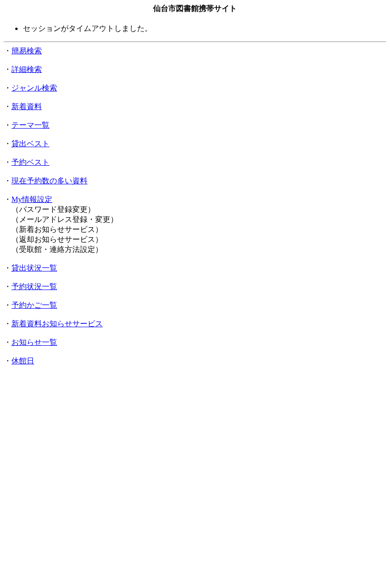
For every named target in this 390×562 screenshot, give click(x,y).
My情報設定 (31, 199)
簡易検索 (26, 51)
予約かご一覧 (34, 305)
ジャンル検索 (34, 88)
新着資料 (26, 106)
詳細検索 (26, 69)
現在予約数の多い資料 (49, 181)
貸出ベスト (30, 144)
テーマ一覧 (30, 125)
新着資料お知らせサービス (57, 324)
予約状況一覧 (34, 286)
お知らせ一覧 (34, 342)
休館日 (22, 361)
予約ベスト (30, 162)
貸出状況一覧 (34, 268)
